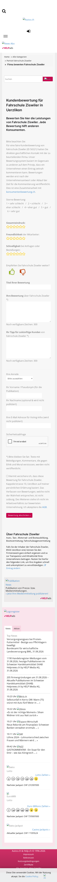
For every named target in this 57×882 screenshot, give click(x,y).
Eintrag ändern (13, 568)
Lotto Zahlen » (42, 774)
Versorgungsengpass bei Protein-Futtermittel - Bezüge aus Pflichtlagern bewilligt (26, 642)
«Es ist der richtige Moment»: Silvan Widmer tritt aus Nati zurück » (25, 714)
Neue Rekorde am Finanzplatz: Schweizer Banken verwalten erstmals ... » (28, 726)
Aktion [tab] (17, 628)
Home (7, 56)
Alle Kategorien (20, 56)
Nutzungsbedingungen (28, 861)
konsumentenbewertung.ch (20, 191)
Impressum (28, 854)
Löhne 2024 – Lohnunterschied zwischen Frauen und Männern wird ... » (28, 739)
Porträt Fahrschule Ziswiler (19, 60)
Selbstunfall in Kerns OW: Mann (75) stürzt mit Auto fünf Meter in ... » (25, 701)
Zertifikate (28, 864)
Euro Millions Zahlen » (38, 806)
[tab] (8, 628)
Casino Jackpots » (41, 829)
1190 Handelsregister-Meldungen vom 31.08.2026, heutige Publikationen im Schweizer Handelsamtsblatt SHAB (27, 661)
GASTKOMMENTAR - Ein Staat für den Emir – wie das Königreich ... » (26, 751)
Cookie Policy (31, 876)
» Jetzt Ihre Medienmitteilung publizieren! (27, 593)
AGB (44, 507)
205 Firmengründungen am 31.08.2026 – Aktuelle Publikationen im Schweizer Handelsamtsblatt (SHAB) (28, 680)
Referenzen (28, 857)
